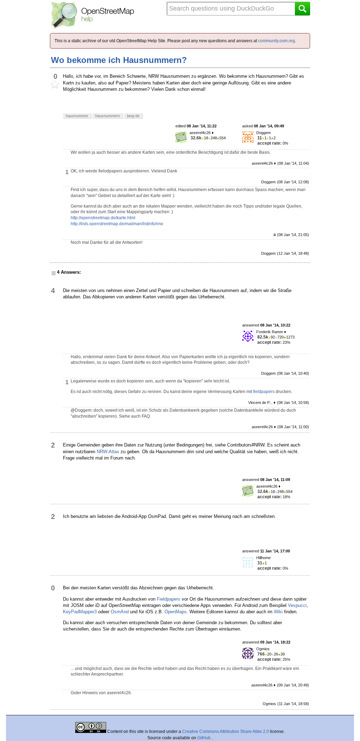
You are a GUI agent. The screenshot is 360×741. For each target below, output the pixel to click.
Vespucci (297, 605)
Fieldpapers (168, 599)
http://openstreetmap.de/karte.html (103, 217)
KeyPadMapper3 (80, 611)
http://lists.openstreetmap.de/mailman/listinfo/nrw (117, 223)
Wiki (278, 611)
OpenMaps (176, 611)
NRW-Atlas (108, 451)
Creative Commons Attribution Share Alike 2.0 (225, 731)
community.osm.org (276, 40)
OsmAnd (120, 611)
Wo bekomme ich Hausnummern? (119, 60)
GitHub (204, 737)
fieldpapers (264, 391)
